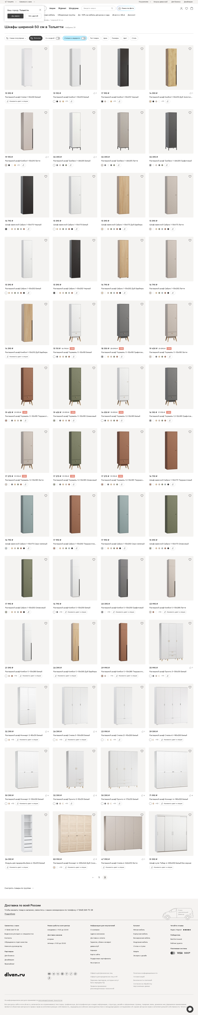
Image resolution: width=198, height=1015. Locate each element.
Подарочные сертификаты (100, 958)
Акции (52, 8)
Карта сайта (95, 954)
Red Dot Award (176, 939)
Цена (105, 38)
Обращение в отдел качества (16, 942)
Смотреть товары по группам (18, 888)
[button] (181, 8)
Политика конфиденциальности (145, 973)
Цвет (125, 38)
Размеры (115, 38)
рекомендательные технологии (50, 1000)
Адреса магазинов (97, 934)
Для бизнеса (9, 956)
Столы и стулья (139, 946)
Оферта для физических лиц (101, 973)
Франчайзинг (9, 964)
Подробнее (10, 914)
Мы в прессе (95, 963)
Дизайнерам (9, 960)
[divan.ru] (15, 974)
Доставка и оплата (97, 938)
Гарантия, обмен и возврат (100, 942)
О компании (94, 930)
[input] (98, 8)
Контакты (8, 938)
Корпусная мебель (140, 934)
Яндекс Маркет (176, 930)
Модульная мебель (140, 942)
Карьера (93, 950)
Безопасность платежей (142, 980)
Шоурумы (73, 8)
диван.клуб (94, 946)
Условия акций (138, 977)
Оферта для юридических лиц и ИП (103, 977)
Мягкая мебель (139, 930)
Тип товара (94, 38)
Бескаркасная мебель (141, 938)
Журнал (62, 8)
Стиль (134, 38)
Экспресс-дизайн (140, 956)
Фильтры (37, 38)
